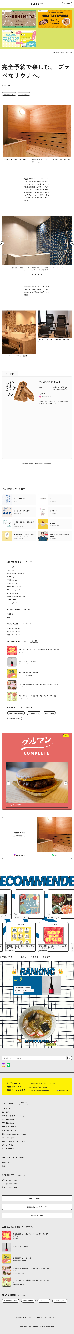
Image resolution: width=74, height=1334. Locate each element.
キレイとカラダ (12, 603)
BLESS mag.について (37, 1198)
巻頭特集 (10, 614)
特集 (8, 617)
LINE (55, 855)
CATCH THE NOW (24, 94)
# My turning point (27, 956)
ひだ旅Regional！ (13, 576)
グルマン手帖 (11, 599)
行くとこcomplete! (13, 635)
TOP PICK (10, 570)
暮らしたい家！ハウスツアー (16, 596)
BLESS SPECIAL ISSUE (16, 713)
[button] (2, 243)
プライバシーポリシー (51, 1317)
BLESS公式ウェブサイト (36, 1207)
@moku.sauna (46, 397)
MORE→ (66, 735)
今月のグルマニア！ (13, 583)
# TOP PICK (46, 956)
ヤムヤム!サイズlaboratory (16, 573)
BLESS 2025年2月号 (9, 94)
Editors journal (49, 713)
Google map (61, 389)
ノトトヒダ (10, 567)
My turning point (12, 593)
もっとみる (51, 1044)
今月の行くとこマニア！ (15, 586)
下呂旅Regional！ (13, 580)
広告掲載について (21, 1317)
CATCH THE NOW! (34, 713)
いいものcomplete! (13, 631)
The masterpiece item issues (17, 590)
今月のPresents (37, 1215)
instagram (20, 855)
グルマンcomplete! (13, 628)
